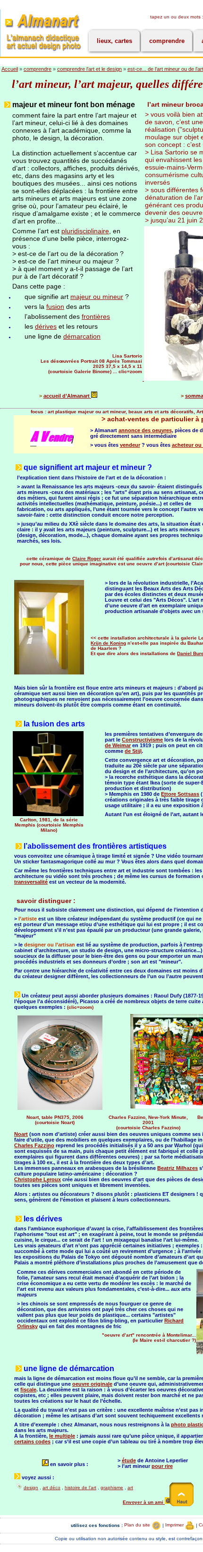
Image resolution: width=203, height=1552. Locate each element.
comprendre (167, 40)
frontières (96, 316)
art (130, 1487)
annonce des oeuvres (145, 430)
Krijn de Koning (108, 643)
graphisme (112, 1487)
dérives (46, 326)
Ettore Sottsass (180, 794)
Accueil (9, 69)
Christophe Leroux (37, 1179)
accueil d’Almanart (67, 396)
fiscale (28, 1389)
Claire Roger (86, 558)
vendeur (130, 445)
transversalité (31, 882)
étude (129, 1460)
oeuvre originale (92, 1384)
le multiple (62, 1436)
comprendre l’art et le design (89, 69)
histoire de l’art (80, 1487)
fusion (55, 306)
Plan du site (138, 1524)
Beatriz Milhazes (177, 1168)
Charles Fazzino (34, 1145)
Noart (21, 1134)
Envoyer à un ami (144, 1502)
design (31, 1487)
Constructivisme (142, 739)
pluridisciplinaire (85, 231)
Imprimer (175, 1524)
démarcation (82, 336)
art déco (51, 1487)
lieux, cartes (114, 40)
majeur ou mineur (96, 296)
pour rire (162, 1466)
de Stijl (133, 751)
